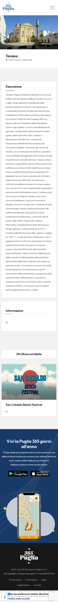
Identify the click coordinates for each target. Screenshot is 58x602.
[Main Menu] (52, 7)
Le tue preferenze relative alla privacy (30, 594)
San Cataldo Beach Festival (24, 405)
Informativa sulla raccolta (16, 598)
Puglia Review (23, 585)
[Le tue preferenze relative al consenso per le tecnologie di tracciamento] (4, 597)
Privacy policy (15, 579)
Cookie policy (31, 579)
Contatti (37, 585)
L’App (43, 579)
